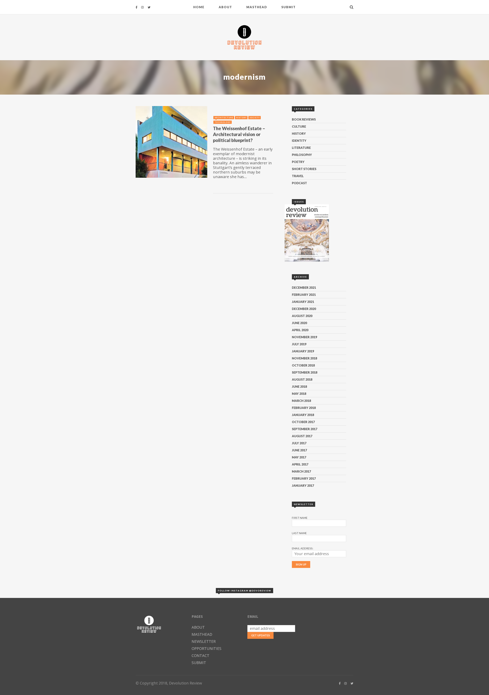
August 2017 (302, 436)
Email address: (302, 548)
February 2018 (304, 408)
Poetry (298, 162)
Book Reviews (304, 119)
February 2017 (304, 478)
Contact (200, 655)
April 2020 (300, 330)
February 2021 (304, 294)
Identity (299, 140)
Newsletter (204, 641)
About (225, 7)
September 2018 (304, 372)
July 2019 (299, 344)
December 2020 (304, 309)
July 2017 (299, 443)
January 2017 (303, 485)
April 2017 (300, 464)
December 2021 (304, 287)
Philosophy (302, 155)
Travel (298, 176)
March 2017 (301, 471)
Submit (288, 7)
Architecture (224, 118)
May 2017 (299, 457)
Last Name (299, 533)
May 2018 (299, 393)
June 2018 (299, 386)
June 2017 (299, 450)
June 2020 (299, 323)
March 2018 (301, 400)
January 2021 (303, 301)
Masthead (256, 7)
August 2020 (302, 316)
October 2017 (303, 422)
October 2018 (303, 365)
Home (198, 7)
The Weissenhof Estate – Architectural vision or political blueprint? (239, 134)
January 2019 (303, 351)
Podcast (299, 183)
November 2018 (304, 358)
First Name (300, 517)
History (299, 133)
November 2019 (304, 337)
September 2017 (304, 429)
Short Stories (304, 169)
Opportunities (206, 648)
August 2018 (302, 379)
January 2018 (303, 415)
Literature (301, 147)
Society (255, 118)
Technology (223, 122)
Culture (299, 126)
